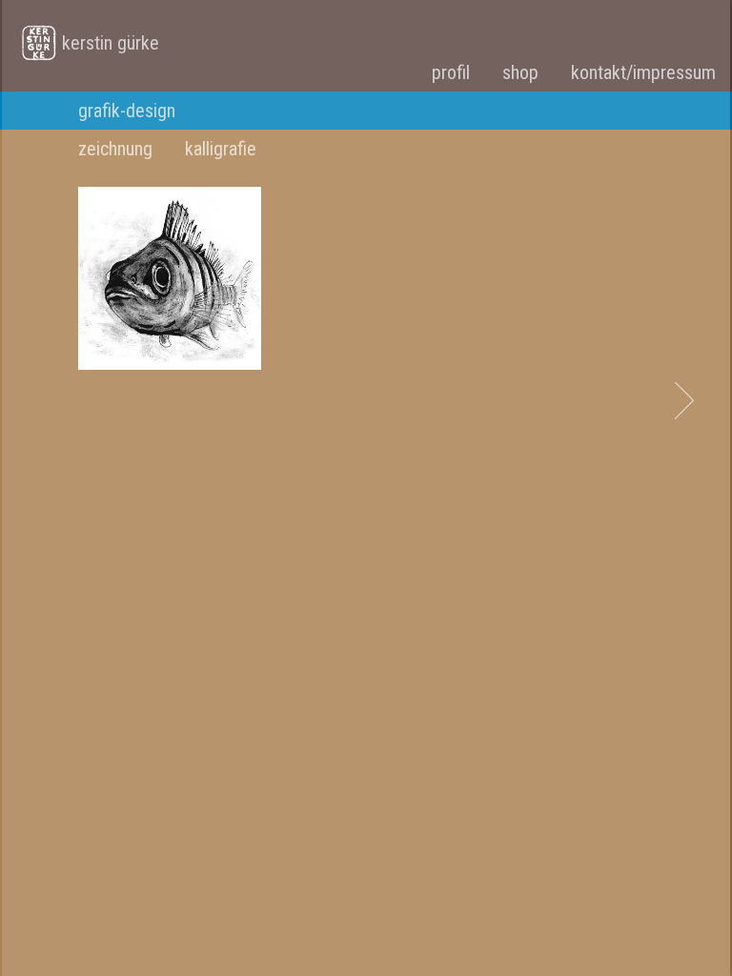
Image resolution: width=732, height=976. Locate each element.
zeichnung (115, 148)
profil (451, 72)
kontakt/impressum (643, 72)
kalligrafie (220, 148)
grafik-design (126, 110)
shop (520, 72)
